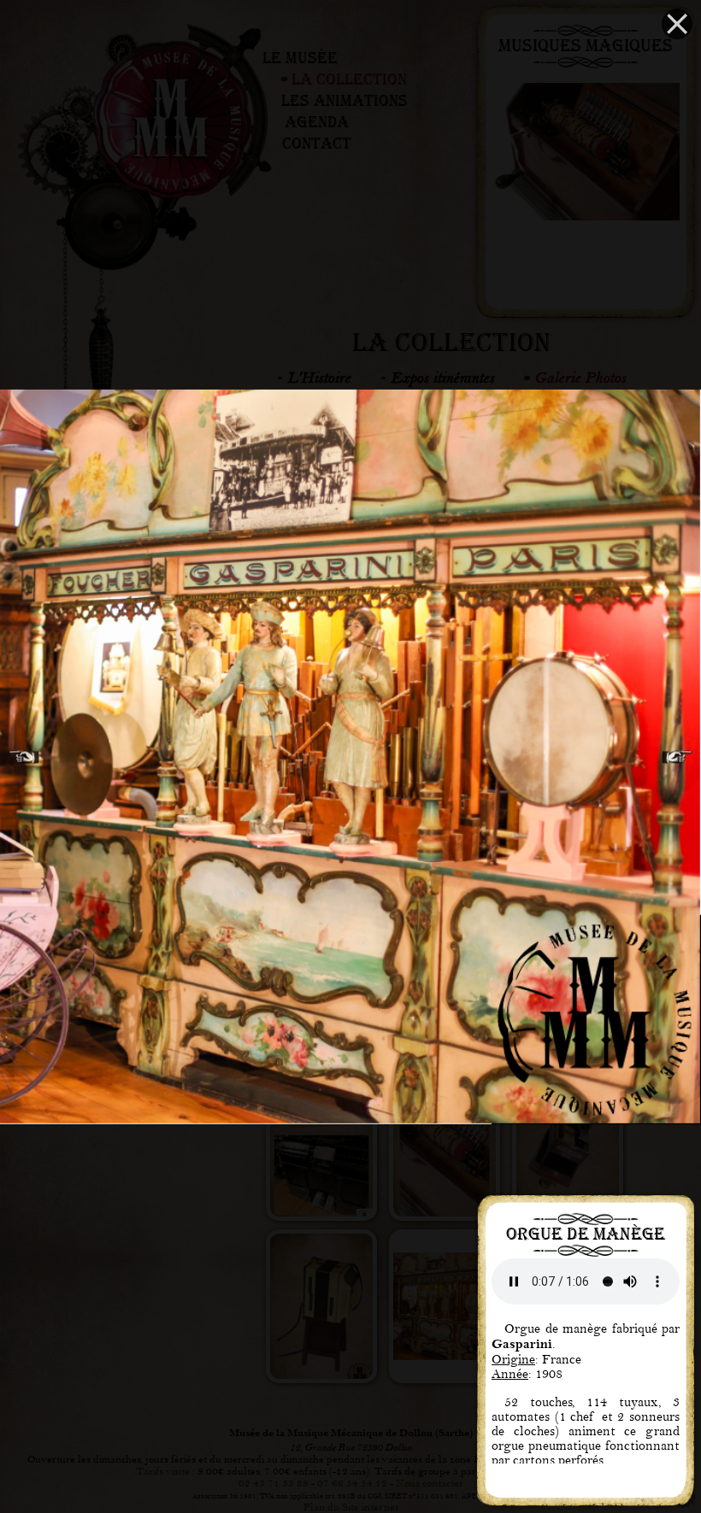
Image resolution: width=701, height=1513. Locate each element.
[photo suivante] (677, 756)
